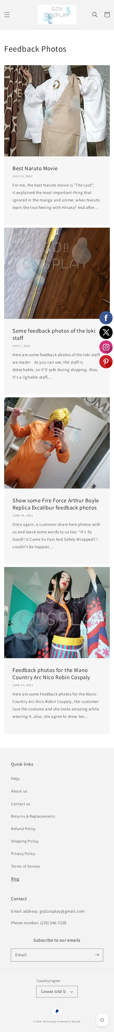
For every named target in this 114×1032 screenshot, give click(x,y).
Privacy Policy (23, 853)
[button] (7, 15)
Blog (15, 878)
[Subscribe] (97, 955)
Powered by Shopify (69, 1021)
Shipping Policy (24, 841)
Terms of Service (25, 866)
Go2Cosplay (49, 1021)
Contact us (20, 803)
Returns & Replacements (33, 816)
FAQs (15, 778)
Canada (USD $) (53, 991)
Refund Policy (23, 828)
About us (19, 791)
